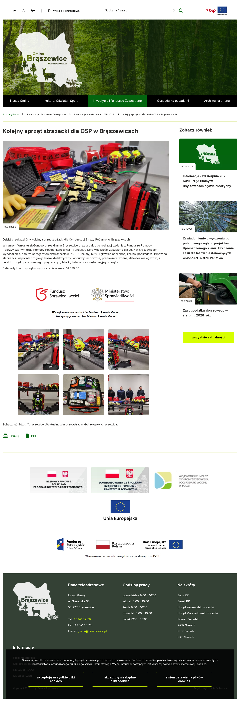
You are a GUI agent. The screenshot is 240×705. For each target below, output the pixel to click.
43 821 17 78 (82, 619)
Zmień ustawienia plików (184, 679)
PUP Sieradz (185, 631)
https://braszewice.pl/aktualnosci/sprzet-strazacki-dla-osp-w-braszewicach (69, 424)
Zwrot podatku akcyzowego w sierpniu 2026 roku (205, 313)
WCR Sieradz (186, 625)
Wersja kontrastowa (66, 10)
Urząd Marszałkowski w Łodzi (197, 613)
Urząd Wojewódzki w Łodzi (195, 607)
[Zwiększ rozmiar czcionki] (33, 10)
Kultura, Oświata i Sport (61, 100)
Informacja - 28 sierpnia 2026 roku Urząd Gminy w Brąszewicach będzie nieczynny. (207, 181)
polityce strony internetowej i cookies (184, 663)
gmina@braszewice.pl (92, 631)
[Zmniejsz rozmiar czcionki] (14, 10)
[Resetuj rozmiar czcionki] (23, 10)
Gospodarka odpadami (173, 100)
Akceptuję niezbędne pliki (120, 679)
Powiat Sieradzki (188, 619)
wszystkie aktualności (208, 337)
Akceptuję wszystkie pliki (56, 679)
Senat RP (183, 601)
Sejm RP (183, 595)
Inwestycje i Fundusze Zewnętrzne (117, 100)
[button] (38, 349)
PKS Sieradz (185, 637)
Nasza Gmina (19, 100)
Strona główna (11, 114)
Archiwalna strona (217, 103)
